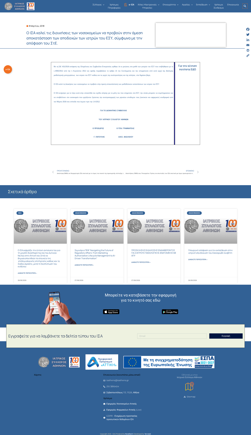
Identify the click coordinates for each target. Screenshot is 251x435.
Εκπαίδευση (201, 4)
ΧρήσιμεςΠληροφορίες (114, 6)
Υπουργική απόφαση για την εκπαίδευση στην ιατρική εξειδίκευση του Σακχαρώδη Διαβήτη (210, 251)
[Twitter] (247, 34)
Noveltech (129, 434)
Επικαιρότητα (169, 4)
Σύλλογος (97, 4)
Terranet (147, 434)
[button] (103, 4)
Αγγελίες (186, 4)
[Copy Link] (247, 55)
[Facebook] (247, 29)
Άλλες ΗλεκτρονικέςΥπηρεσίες (147, 6)
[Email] (247, 45)
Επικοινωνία (233, 4)
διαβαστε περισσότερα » (27, 273)
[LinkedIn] (247, 39)
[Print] (247, 50)
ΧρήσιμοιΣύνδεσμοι (219, 6)
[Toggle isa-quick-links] (8, 69)
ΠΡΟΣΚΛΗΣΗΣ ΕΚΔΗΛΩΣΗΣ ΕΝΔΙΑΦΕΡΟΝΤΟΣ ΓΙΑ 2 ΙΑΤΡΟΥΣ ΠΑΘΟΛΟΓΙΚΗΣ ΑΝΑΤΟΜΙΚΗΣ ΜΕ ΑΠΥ (153, 253)
